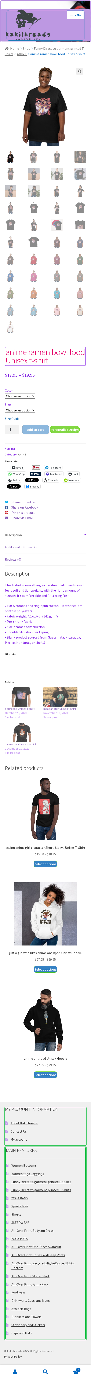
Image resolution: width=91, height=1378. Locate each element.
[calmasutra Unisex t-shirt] (22, 732)
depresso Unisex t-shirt (19, 709)
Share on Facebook (24, 507)
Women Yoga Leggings (27, 1174)
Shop (26, 48)
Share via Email (23, 518)
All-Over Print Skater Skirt (30, 1276)
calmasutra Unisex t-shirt (20, 744)
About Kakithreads (24, 1123)
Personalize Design (65, 429)
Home (14, 48)
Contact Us (19, 1131)
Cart (70, 1368)
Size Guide (12, 418)
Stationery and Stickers (28, 1325)
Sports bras (19, 1206)
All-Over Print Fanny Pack (29, 1284)
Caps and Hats (21, 1333)
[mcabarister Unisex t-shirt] (60, 697)
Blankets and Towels (26, 1317)
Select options (45, 864)
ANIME (22, 54)
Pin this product (23, 512)
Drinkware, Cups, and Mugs (30, 1300)
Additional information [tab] (22, 547)
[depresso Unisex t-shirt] (22, 697)
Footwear (18, 1292)
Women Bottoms (24, 1165)
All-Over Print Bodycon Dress (32, 1230)
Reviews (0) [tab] (13, 559)
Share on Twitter (24, 502)
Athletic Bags (21, 1309)
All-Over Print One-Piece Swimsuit (36, 1247)
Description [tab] (13, 535)
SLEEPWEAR (20, 1222)
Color (9, 390)
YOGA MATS (19, 1239)
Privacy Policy (13, 1356)
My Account (15, 1372)
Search (45, 1372)
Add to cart (35, 429)
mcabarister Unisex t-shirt (59, 709)
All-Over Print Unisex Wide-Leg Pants (38, 1255)
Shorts (16, 1214)
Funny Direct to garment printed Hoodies (41, 1182)
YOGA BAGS (19, 1198)
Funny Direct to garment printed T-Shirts (41, 1190)
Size (8, 404)
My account (19, 1139)
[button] (79, 71)
